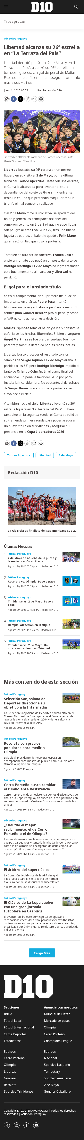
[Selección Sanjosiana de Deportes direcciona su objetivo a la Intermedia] (71, 698)
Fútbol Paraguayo (15, 38)
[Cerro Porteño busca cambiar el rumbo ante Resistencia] (71, 784)
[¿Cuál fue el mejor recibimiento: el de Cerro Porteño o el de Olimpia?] (71, 824)
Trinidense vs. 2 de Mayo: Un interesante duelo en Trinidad (29, 646)
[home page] (42, 7)
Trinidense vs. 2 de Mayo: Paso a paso (30, 603)
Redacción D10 (23, 472)
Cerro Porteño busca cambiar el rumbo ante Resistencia (30, 786)
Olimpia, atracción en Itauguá (29, 625)
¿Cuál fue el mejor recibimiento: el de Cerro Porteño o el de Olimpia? (25, 829)
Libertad (45, 455)
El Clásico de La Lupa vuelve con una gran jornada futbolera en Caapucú (28, 906)
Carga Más (42, 953)
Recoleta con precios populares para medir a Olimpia (24, 747)
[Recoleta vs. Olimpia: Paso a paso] (71, 581)
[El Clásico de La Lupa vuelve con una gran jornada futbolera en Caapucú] (71, 902)
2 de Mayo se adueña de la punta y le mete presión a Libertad (32, 559)
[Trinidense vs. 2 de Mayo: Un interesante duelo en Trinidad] (71, 644)
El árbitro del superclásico (27, 869)
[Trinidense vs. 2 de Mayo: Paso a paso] (71, 601)
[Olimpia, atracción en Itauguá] (71, 624)
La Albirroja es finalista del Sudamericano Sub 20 (42, 530)
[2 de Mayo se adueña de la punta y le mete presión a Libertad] (71, 557)
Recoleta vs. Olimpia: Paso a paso (31, 581)
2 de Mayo (66, 455)
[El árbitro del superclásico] (71, 869)
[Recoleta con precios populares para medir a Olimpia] (71, 742)
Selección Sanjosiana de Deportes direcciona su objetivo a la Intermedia (25, 703)
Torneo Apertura (18, 455)
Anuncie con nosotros (61, 1007)
